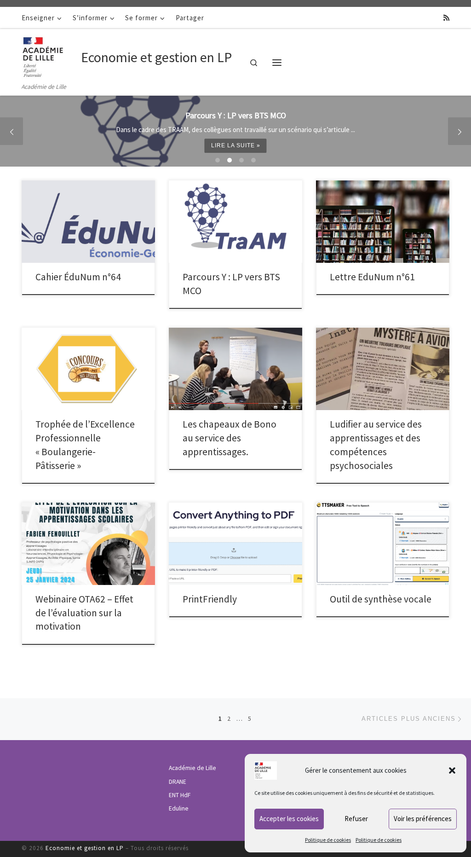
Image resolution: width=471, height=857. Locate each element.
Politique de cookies (328, 839)
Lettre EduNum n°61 (372, 277)
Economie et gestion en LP (85, 848)
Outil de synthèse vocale (380, 599)
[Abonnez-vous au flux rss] (446, 17)
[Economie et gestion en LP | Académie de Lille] (50, 55)
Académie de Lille (192, 768)
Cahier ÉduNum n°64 (78, 277)
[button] (452, 770)
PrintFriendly (210, 599)
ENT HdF (179, 795)
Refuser (356, 818)
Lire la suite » (238, 145)
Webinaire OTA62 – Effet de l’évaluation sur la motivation (84, 613)
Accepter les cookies (289, 818)
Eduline (179, 808)
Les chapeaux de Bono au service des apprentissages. (229, 438)
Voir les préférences (423, 818)
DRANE (177, 782)
